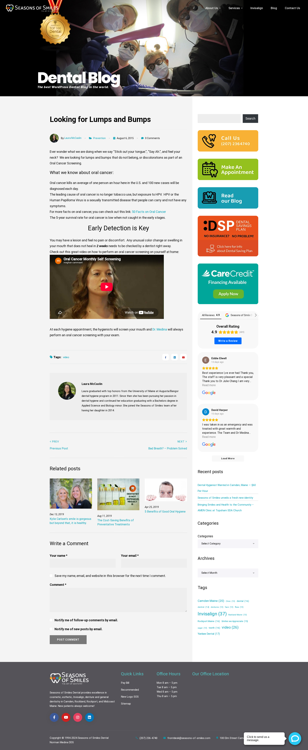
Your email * (130, 555)
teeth (214, 627)
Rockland (80, 701)
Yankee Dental (209, 633)
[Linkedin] (174, 357)
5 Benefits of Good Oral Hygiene (165, 511)
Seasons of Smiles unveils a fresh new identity (225, 497)
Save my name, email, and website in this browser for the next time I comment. (110, 576)
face (229, 607)
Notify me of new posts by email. (78, 629)
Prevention (99, 138)
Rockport (92, 701)
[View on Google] (205, 360)
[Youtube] (65, 717)
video (66, 357)
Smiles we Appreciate (235, 621)
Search (250, 118)
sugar (202, 628)
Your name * (58, 555)
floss (239, 607)
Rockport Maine (209, 621)
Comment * (58, 585)
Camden (68, 701)
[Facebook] (165, 357)
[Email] (183, 357)
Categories (205, 536)
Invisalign (212, 614)
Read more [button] (209, 385)
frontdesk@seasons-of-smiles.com (188, 738)
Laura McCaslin (72, 138)
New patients (66, 706)
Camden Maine (211, 601)
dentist (203, 607)
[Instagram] (77, 717)
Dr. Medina (159, 329)
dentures (217, 607)
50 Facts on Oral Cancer (149, 212)
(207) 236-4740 (148, 738)
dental (243, 601)
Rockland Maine (237, 615)
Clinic (230, 601)
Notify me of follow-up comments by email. (86, 620)
